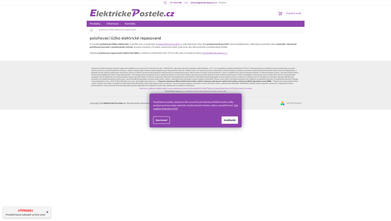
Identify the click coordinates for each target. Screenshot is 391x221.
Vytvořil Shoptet (294, 103)
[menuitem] (95, 24)
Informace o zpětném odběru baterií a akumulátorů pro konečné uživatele (168, 88)
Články (209, 88)
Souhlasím (230, 120)
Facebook (248, 88)
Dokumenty (238, 88)
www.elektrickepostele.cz (170, 44)
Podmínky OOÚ (227, 88)
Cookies (217, 88)
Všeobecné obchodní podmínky (199, 91)
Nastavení (161, 120)
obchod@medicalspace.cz (215, 53)
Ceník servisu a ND (219, 91)
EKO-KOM (202, 88)
